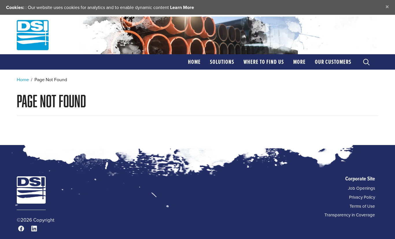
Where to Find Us (263, 62)
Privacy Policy (362, 197)
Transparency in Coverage (349, 215)
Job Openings (361, 188)
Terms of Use (362, 206)
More (299, 62)
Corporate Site (360, 178)
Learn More (182, 7)
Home (194, 62)
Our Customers (333, 62)
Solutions (222, 62)
